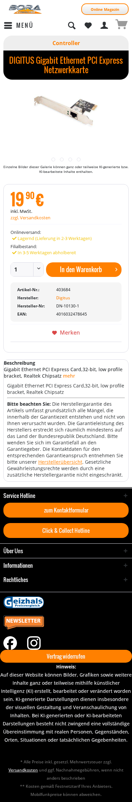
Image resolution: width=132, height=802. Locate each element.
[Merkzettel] (88, 25)
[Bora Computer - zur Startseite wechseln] (25, 9)
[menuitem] (18, 25)
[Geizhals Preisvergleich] (66, 602)
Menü (25, 25)
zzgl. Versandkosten (30, 218)
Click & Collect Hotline (66, 530)
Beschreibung (19, 363)
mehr (68, 376)
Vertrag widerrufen (66, 656)
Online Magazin (105, 9)
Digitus (63, 298)
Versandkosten (23, 770)
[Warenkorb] (121, 25)
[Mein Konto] (104, 25)
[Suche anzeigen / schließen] (71, 25)
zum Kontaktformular (66, 510)
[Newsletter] (66, 623)
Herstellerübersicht (60, 462)
